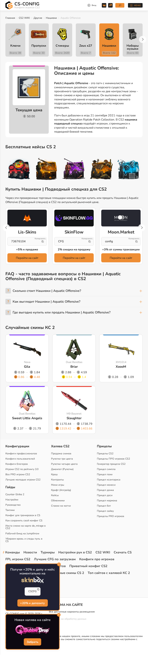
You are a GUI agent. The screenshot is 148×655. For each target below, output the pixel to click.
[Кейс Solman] (74, 169)
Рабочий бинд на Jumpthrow (22, 533)
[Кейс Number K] (129, 169)
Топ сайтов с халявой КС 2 (109, 573)
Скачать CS (123, 552)
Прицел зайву (105, 511)
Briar (74, 366)
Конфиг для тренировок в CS (22, 515)
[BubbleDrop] (32, 630)
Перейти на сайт (27, 258)
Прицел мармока (107, 500)
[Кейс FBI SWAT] (46, 169)
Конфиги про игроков (96, 559)
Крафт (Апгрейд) (61, 490)
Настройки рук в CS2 (75, 552)
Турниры (48, 552)
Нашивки (51, 18)
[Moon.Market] (121, 218)
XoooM (121, 366)
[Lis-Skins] (27, 218)
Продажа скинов (61, 453)
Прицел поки (104, 474)
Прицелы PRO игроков (110, 516)
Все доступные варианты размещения (72, 611)
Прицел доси (104, 495)
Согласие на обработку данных (67, 619)
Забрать (32, 642)
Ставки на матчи (61, 505)
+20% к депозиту (32, 603)
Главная (10, 18)
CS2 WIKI (24, 18)
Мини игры (57, 485)
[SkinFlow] (74, 218)
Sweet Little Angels (27, 418)
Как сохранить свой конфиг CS (23, 520)
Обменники (58, 500)
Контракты (57, 479)
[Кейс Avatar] (19, 169)
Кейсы (55, 495)
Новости (30, 552)
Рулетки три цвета (62, 458)
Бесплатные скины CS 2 (65, 573)
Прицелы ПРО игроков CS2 (113, 458)
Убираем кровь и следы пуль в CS (23, 540)
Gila (27, 366)
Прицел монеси (106, 485)
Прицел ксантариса (108, 479)
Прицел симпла (106, 469)
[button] (142, 39)
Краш (54, 474)
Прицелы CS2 (105, 453)
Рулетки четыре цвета (64, 464)
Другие (38, 18)
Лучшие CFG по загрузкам (55, 559)
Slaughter (74, 418)
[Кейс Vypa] (101, 169)
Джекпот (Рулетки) (62, 469)
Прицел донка (105, 490)
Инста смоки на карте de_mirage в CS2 (25, 527)
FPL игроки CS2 (17, 559)
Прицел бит (104, 505)
